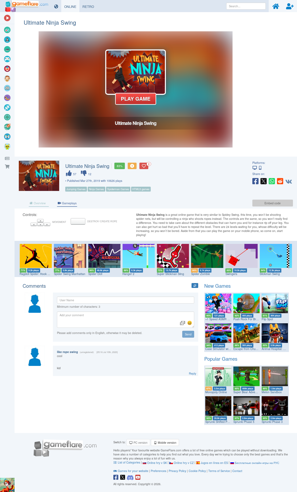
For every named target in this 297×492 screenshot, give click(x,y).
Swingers (197, 274)
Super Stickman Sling (136, 274)
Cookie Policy (197, 471)
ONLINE (71, 6)
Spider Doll (61, 274)
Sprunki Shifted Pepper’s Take (224, 422)
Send (188, 334)
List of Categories (129, 462)
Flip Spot (267, 319)
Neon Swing (267, 274)
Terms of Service (219, 471)
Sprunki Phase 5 (243, 422)
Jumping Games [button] (76, 189)
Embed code (272, 203)
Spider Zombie (166, 274)
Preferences (159, 471)
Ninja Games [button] (96, 189)
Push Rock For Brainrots (249, 319)
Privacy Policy (177, 471)
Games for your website (133, 471)
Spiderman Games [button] (118, 189)
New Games (217, 285)
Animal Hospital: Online (276, 349)
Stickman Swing (235, 274)
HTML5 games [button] (141, 189)
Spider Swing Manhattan (35, 274)
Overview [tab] (39, 203)
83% (119, 166)
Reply (192, 373)
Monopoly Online (216, 392)
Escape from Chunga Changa (252, 349)
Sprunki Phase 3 (272, 422)
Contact (237, 471)
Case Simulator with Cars (221, 349)
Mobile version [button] (166, 442)
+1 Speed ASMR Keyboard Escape (227, 319)
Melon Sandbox (272, 392)
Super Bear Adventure (247, 392)
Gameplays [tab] (69, 203)
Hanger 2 (94, 274)
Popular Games (220, 358)
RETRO (89, 6)
